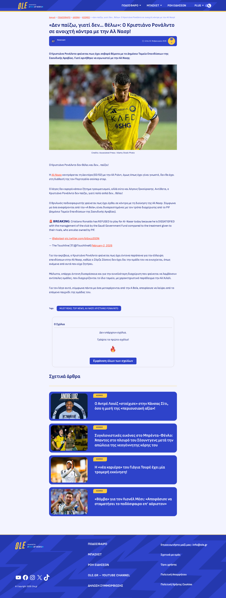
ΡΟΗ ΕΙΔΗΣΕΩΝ (177, 5)
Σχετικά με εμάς (170, 554)
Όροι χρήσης (169, 564)
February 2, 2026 (102, 245)
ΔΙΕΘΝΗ (76, 17)
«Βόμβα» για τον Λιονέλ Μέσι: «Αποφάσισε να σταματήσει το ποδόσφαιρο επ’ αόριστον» (133, 501)
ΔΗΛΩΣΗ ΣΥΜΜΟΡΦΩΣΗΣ (105, 586)
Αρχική (52, 17)
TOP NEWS (78, 308)
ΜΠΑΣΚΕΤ (153, 5)
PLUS (198, 5)
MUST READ (66, 308)
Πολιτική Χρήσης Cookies (176, 584)
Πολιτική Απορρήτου (174, 574)
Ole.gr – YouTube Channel (109, 575)
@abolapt (58, 238)
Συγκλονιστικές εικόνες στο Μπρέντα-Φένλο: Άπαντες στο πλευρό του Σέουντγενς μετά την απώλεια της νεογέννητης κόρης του (134, 440)
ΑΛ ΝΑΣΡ (89, 308)
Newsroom (61, 40)
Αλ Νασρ (57, 175)
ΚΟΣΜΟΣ (86, 17)
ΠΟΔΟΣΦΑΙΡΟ (130, 5)
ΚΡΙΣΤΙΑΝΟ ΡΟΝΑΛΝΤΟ (106, 308)
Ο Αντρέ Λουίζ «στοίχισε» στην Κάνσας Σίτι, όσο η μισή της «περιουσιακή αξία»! (131, 406)
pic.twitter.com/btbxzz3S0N (82, 238)
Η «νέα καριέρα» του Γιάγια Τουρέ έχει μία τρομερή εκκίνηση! (130, 470)
